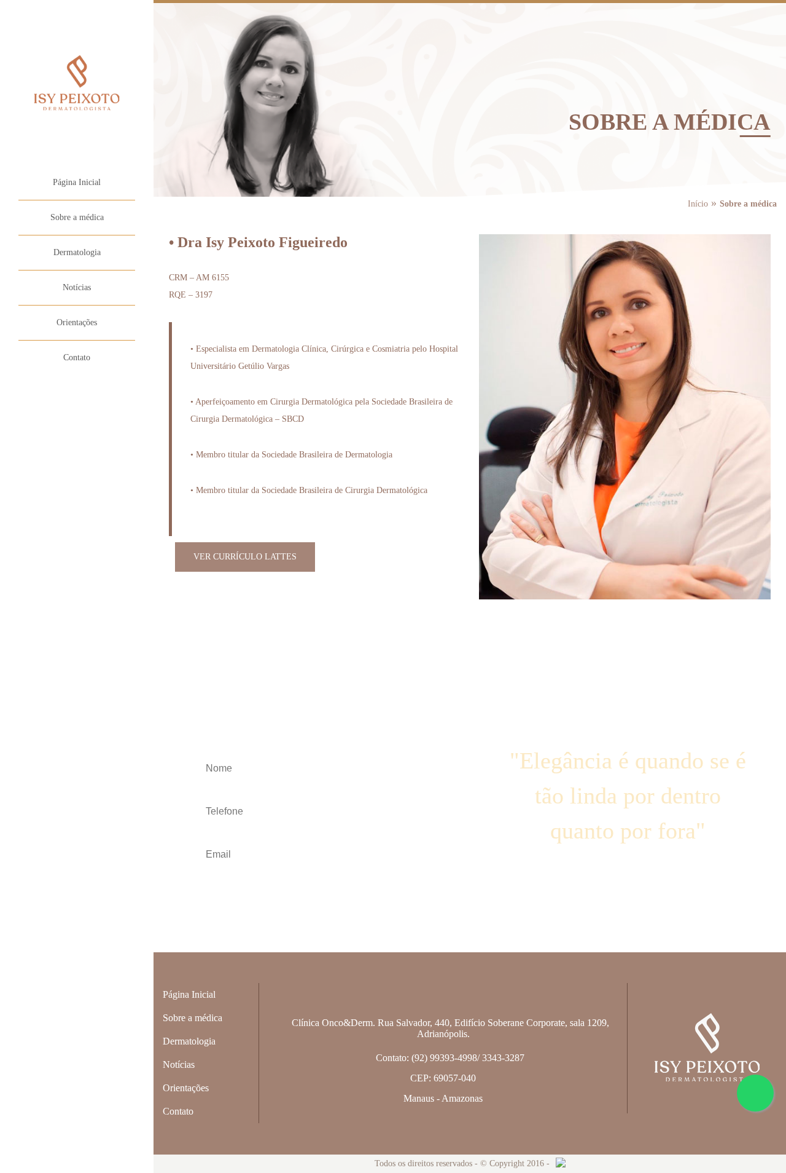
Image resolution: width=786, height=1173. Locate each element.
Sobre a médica (77, 217)
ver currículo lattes (245, 556)
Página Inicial (77, 182)
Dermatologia (77, 252)
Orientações (76, 322)
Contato (76, 357)
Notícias (77, 287)
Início (698, 203)
